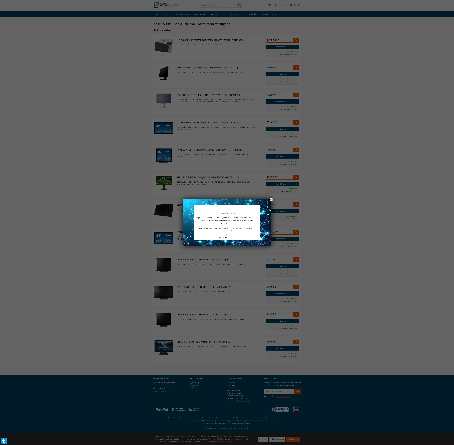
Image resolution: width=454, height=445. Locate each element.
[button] (4, 441)
